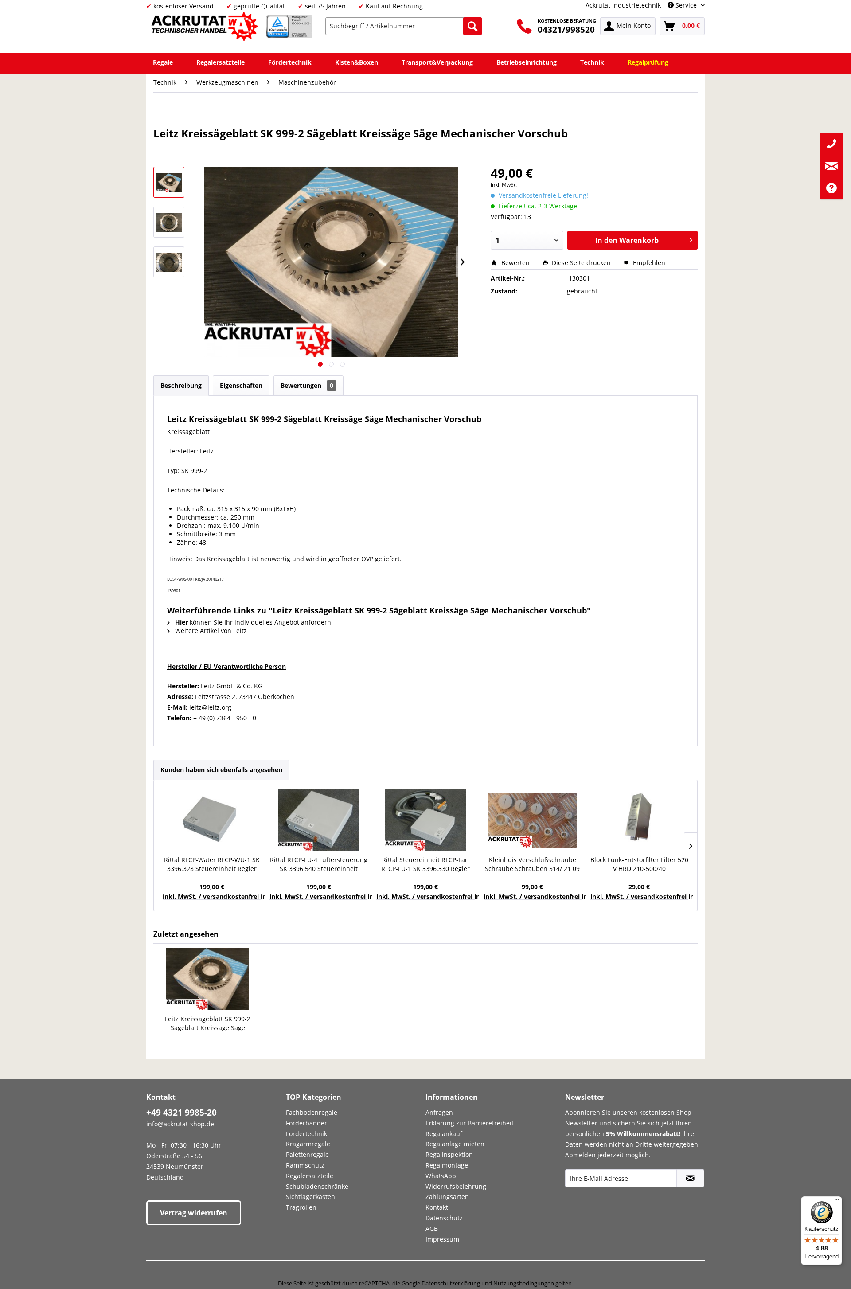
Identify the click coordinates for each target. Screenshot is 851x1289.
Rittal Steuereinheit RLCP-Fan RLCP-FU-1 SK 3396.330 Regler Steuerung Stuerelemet (425, 864)
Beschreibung (181, 385)
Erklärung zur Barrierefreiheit (470, 1123)
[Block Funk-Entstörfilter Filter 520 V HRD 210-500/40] (639, 820)
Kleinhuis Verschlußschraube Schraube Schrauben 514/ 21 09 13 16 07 (532, 864)
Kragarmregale (308, 1144)
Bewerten (515, 262)
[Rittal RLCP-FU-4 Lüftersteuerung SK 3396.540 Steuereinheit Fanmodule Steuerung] (318, 820)
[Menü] (836, 1201)
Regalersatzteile (309, 1176)
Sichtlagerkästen (310, 1196)
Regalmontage (447, 1165)
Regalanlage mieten (455, 1144)
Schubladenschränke (317, 1186)
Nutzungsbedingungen (523, 1283)
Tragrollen (301, 1207)
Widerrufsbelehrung (456, 1186)
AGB (432, 1228)
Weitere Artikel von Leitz (210, 630)
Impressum (442, 1239)
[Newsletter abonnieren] (690, 1178)
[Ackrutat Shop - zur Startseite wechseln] (206, 28)
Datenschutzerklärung (451, 1283)
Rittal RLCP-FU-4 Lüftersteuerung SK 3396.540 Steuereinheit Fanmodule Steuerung (318, 864)
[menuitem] (403, 26)
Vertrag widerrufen (193, 1213)
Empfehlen (648, 262)
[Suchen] (472, 26)
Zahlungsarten (447, 1196)
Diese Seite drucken (581, 262)
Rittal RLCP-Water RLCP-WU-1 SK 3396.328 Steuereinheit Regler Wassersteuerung (212, 864)
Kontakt (437, 1207)
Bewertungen (307, 385)
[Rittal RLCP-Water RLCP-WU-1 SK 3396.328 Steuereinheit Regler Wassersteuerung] (212, 820)
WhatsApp (441, 1176)
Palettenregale (307, 1154)
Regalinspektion (449, 1154)
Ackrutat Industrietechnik (623, 5)
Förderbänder (306, 1123)
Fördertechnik (306, 1133)
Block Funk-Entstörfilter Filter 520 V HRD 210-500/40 (639, 864)
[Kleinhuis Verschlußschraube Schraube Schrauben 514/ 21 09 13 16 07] (533, 820)
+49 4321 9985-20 (181, 1112)
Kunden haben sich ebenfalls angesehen (221, 770)
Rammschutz (305, 1165)
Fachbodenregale (311, 1112)
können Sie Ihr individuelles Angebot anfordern (253, 622)
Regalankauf (444, 1133)
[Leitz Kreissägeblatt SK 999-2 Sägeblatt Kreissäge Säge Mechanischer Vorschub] (207, 979)
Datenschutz (444, 1218)
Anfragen (439, 1112)
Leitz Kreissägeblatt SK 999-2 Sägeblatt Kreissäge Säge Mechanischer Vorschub (207, 1023)
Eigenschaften (241, 385)
